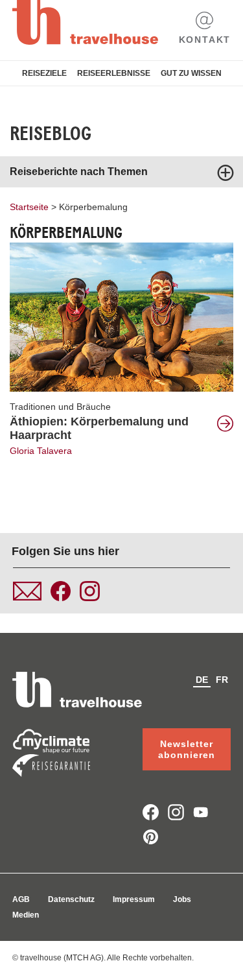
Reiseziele (44, 73)
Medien (25, 915)
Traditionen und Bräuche (60, 406)
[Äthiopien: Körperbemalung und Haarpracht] (121, 316)
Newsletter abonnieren (186, 749)
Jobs (182, 899)
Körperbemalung (93, 207)
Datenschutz (71, 899)
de (202, 679)
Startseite (29, 207)
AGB (21, 899)
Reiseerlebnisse (113, 73)
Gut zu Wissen (191, 73)
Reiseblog (50, 133)
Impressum (134, 899)
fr (222, 679)
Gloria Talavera (41, 450)
